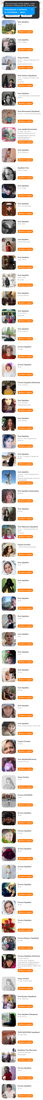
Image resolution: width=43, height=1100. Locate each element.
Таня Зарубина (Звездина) (27, 1014)
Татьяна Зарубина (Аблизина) (29, 383)
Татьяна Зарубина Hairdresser (29, 956)
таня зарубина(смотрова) (27, 129)
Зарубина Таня (23, 168)
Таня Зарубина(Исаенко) (27, 759)
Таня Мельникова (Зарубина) (29, 111)
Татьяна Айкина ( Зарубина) (28, 938)
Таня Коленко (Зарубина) (27, 76)
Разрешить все (12, 15)
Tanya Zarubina (23, 58)
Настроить (26, 15)
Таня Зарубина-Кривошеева (28, 491)
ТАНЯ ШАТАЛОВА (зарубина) (29, 1032)
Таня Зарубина (23, 22)
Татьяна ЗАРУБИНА (25, 795)
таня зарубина (23, 40)
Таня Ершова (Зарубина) (27, 996)
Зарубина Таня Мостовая (27, 1050)
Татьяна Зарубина (24, 347)
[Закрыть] (32, 9)
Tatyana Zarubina (24, 545)
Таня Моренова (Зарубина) (28, 527)
